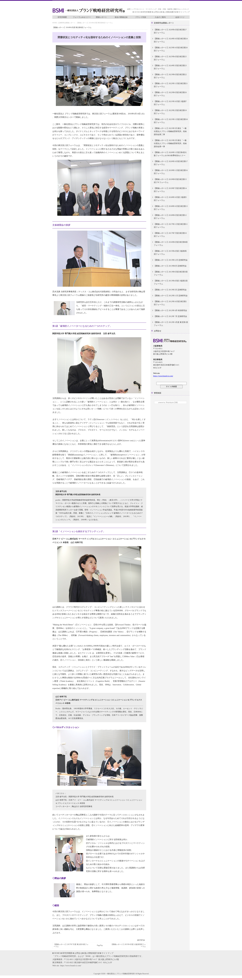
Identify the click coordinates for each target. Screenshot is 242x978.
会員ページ (179, 17)
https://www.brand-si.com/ (163, 376)
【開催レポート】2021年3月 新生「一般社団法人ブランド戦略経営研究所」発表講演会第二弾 (170, 131)
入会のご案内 (160, 17)
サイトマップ (184, 12)
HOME (137, 12)
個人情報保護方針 (169, 12)
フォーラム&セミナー (82, 17)
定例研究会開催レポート (66, 23)
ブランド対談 (140, 17)
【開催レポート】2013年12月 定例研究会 (171, 260)
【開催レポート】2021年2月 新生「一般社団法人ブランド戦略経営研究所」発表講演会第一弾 (170, 143)
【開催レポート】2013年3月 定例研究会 (170, 290)
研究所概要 (146, 12)
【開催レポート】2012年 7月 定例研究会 (170, 316)
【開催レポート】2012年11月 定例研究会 (171, 296)
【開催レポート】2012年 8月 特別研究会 (170, 310)
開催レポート (101, 17)
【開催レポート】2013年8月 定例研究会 (170, 266)
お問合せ (157, 12)
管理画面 (157, 393)
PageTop (100, 945)
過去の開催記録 (121, 17)
